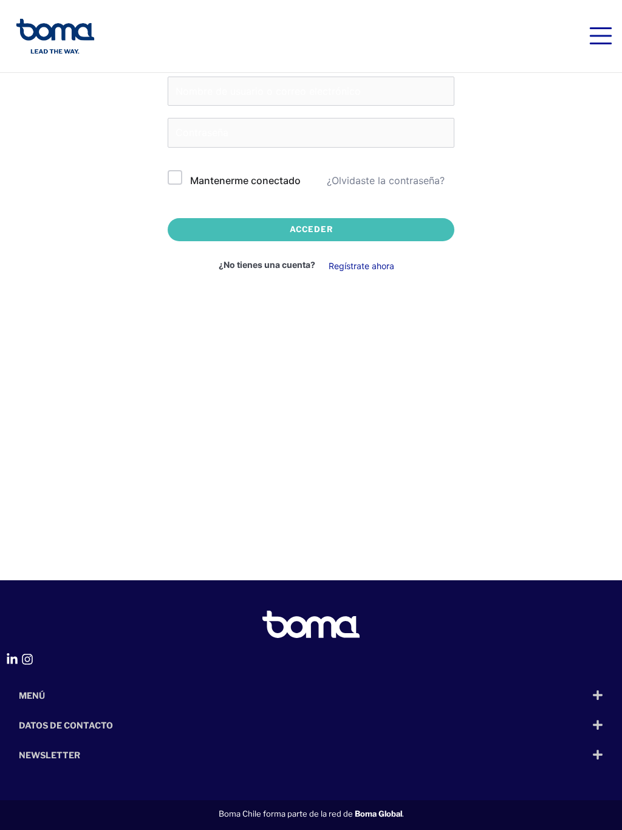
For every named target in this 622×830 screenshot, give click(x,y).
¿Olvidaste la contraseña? (386, 180)
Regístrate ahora (361, 266)
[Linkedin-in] (12, 659)
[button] (311, 695)
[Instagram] (27, 659)
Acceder (311, 229)
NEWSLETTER (49, 755)
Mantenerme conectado (245, 180)
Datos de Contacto (66, 725)
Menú (32, 695)
